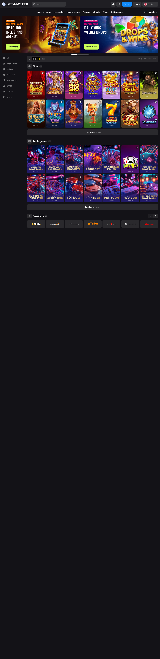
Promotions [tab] (152, 12)
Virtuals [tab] (96, 12)
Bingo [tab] (105, 12)
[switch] (140, 59)
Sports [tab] (40, 12)
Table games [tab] (117, 12)
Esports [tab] (86, 12)
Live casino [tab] (59, 12)
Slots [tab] (48, 12)
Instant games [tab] (73, 12)
